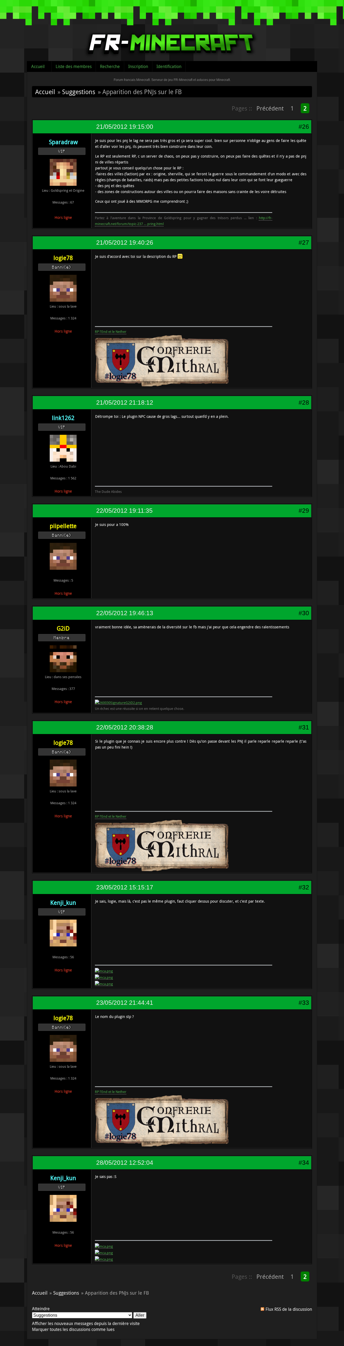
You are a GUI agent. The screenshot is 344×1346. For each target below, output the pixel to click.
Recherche (110, 66)
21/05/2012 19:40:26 (124, 242)
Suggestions (78, 91)
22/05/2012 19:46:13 (124, 613)
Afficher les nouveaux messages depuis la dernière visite (86, 1323)
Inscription (138, 66)
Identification (168, 66)
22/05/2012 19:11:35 (124, 510)
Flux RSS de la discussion (289, 1309)
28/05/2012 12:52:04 (124, 1162)
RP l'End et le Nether (110, 331)
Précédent (270, 108)
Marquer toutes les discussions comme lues (73, 1329)
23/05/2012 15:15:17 (124, 887)
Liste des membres (74, 66)
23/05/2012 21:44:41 (124, 1002)
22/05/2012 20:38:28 (124, 727)
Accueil (38, 66)
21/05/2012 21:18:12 (124, 402)
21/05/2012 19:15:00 (124, 126)
